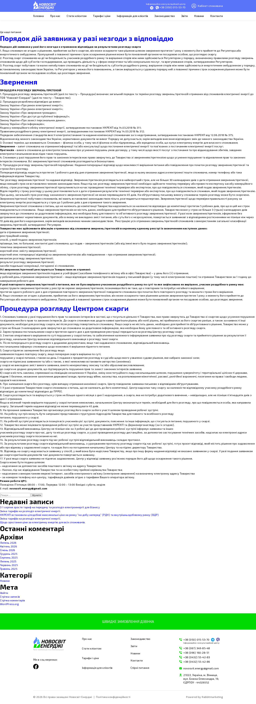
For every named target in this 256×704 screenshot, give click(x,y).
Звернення (18, 81)
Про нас (55, 15)
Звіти (184, 15)
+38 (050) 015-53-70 (201, 641)
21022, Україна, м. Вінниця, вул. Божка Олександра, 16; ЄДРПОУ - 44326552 (201, 678)
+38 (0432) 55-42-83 (196, 657)
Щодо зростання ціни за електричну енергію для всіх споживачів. (42, 522)
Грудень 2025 (8, 553)
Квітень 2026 (8, 546)
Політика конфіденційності (113, 697)
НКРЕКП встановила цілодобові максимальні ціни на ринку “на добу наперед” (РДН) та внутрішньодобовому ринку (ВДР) (79, 514)
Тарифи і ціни (102, 15)
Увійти (4, 592)
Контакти (216, 15)
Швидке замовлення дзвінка (128, 621)
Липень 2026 (8, 542)
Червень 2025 (9, 565)
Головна (38, 15)
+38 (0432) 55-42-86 (196, 661)
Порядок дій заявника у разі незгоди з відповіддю (86, 38)
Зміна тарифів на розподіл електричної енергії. (30, 511)
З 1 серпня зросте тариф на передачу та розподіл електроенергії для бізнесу (50, 507)
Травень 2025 (8, 568)
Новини (199, 15)
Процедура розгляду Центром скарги (64, 308)
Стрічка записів (10, 596)
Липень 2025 (8, 561)
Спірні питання (140, 667)
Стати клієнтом (77, 15)
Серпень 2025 (9, 557)
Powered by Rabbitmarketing (204, 697)
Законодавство (164, 15)
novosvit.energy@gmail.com (201, 668)
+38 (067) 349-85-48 (196, 648)
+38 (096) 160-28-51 (196, 652)
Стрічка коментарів (12, 600)
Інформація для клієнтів (132, 15)
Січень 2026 (7, 550)
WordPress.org (9, 604)
